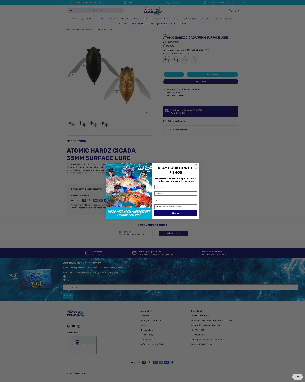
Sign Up (175, 213)
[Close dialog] (196, 166)
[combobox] (158, 207)
